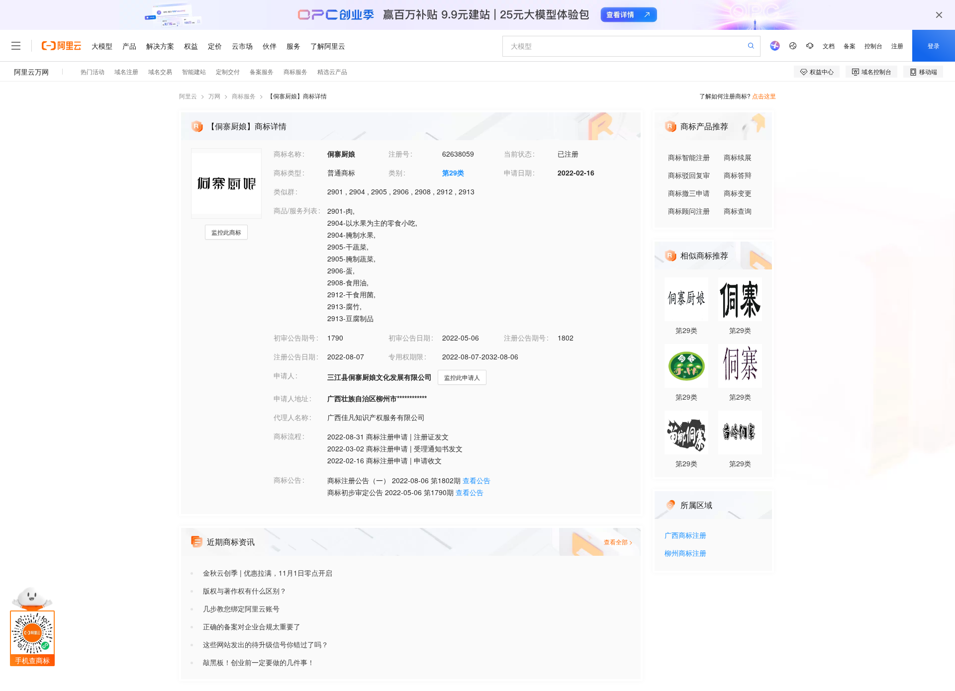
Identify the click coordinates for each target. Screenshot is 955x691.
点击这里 (764, 95)
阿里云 (188, 95)
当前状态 (518, 154)
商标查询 (738, 211)
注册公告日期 (294, 356)
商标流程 (287, 436)
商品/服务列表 (295, 210)
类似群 (284, 191)
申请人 (284, 375)
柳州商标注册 (685, 553)
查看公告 (476, 480)
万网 (214, 95)
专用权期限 (405, 356)
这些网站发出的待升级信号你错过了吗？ (265, 644)
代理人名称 (291, 417)
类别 (395, 172)
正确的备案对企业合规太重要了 (251, 626)
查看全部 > (618, 541)
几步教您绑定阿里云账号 (241, 608)
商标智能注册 (689, 157)
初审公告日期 (409, 338)
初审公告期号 (294, 338)
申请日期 (518, 172)
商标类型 (287, 172)
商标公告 (287, 480)
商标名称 (287, 154)
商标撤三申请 (689, 193)
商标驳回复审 (689, 175)
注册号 (398, 154)
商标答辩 (738, 175)
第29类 (453, 172)
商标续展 (738, 157)
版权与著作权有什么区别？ (244, 591)
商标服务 (244, 95)
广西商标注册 (685, 535)
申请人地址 (291, 398)
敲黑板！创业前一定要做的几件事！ (258, 662)
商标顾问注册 (689, 211)
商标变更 (738, 193)
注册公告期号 (525, 338)
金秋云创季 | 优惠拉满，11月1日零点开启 (267, 573)
